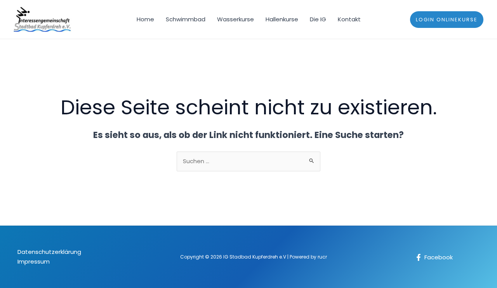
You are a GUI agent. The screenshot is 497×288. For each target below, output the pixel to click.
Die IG (318, 19)
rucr (322, 257)
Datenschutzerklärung (49, 252)
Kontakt (349, 19)
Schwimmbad (185, 19)
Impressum (33, 261)
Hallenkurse (282, 19)
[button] (446, 19)
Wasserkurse (235, 19)
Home (145, 19)
